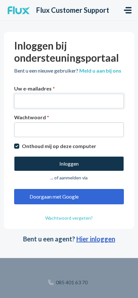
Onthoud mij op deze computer (59, 146)
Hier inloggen (95, 239)
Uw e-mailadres (34, 88)
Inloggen (69, 164)
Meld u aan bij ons (100, 70)
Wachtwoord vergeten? (69, 218)
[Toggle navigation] (127, 10)
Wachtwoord (31, 117)
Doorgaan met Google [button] (54, 196)
